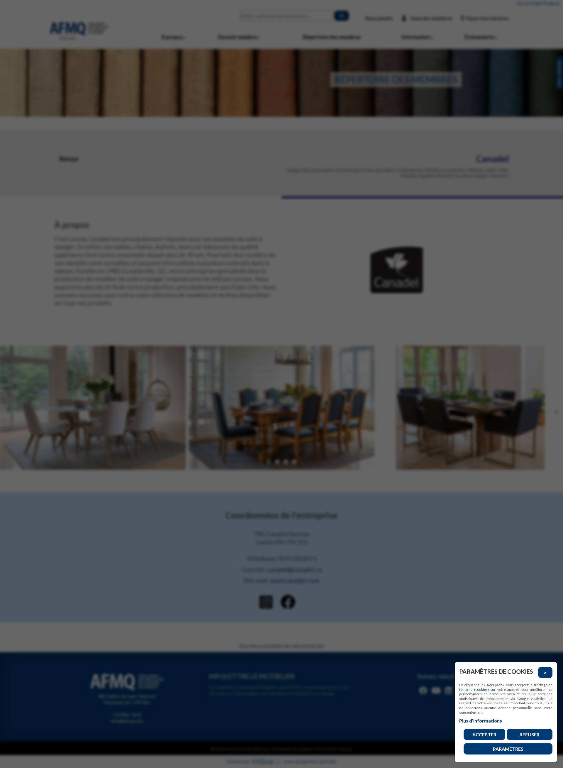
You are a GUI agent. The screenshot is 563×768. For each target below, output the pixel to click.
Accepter (484, 734)
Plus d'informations (480, 720)
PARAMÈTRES (508, 749)
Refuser (530, 734)
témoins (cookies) (474, 689)
